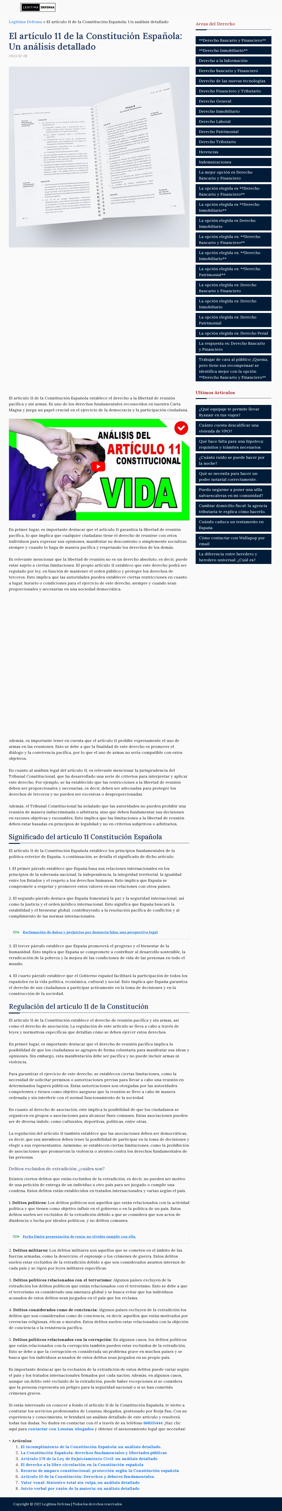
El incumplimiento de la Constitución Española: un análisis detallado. (91, 1446)
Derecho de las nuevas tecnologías (232, 80)
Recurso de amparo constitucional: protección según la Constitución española (100, 1470)
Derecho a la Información (223, 60)
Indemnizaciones (215, 162)
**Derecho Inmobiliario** (223, 50)
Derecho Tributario (217, 141)
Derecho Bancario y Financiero (228, 70)
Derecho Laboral (215, 121)
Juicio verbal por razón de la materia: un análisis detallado (80, 1488)
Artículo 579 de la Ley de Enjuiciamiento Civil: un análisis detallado (89, 1458)
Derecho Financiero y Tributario (230, 91)
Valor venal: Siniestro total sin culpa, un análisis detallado (80, 1482)
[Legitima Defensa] (38, 7)
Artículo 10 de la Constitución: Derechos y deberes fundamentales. (88, 1476)
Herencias (208, 151)
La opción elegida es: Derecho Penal (233, 333)
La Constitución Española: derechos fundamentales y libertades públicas (94, 1452)
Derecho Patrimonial (219, 131)
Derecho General (215, 101)
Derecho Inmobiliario (219, 111)
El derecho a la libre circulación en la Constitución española (82, 1464)
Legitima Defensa (25, 21)
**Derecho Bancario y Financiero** (232, 40)
